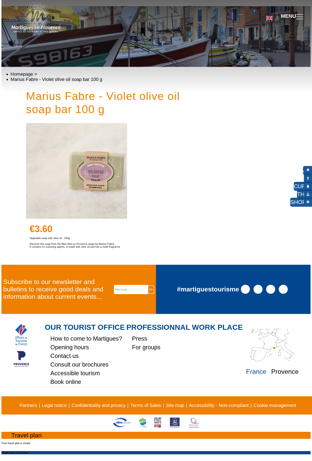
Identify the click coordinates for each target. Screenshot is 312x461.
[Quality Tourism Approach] (194, 427)
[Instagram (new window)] (258, 288)
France (256, 371)
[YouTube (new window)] (271, 288)
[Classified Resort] (142, 427)
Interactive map (240, 12)
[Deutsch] (265, 32)
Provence (285, 371)
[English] (269, 16)
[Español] (273, 32)
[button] (226, 16)
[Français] (281, 32)
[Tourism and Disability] (175, 427)
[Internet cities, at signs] (121, 427)
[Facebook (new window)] (245, 288)
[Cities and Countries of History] (157, 427)
